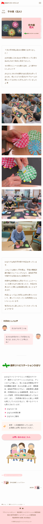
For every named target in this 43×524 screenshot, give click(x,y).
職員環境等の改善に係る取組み (21, 518)
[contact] (23, 508)
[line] (20, 508)
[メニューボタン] (40, 3)
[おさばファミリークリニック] (10, 3)
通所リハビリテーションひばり (12, 475)
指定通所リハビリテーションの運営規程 (28, 512)
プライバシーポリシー (9, 512)
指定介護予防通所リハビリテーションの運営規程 (21, 515)
